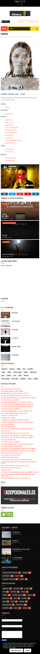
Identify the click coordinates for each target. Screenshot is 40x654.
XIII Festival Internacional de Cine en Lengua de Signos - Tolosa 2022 (18, 475)
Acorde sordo (16, 346)
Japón (20, 375)
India (3, 375)
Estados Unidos (17, 372)
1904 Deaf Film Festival (8, 426)
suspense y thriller (8, 579)
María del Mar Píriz (11, 130)
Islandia (9, 375)
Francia (26, 372)
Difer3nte (5, 216)
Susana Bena (9, 114)
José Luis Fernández (11, 128)
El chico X (15, 338)
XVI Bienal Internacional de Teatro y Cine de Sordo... (17, 422)
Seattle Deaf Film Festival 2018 (11, 389)
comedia (5, 204)
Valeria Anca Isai (10, 143)
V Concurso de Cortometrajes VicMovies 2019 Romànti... (19, 448)
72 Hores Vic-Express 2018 (9, 415)
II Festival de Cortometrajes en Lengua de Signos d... (18, 429)
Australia (12, 369)
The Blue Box (16, 321)
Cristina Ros (9, 152)
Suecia (29, 378)
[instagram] (21, 4)
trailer (30, 37)
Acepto (27, 650)
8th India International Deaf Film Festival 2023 (16, 478)
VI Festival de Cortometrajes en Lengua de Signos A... (18, 437)
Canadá (18, 369)
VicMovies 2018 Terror (8, 418)
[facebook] (19, 4)
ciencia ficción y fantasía (9, 223)
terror (22, 579)
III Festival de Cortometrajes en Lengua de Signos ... (17, 435)
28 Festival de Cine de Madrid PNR (11, 446)
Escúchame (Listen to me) (21, 549)
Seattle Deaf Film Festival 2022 (11, 468)
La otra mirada (17, 558)
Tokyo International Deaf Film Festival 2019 (15, 433)
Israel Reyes (9, 138)
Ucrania (36, 378)
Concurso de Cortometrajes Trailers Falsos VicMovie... (19, 451)
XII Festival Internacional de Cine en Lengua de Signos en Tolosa (19, 462)
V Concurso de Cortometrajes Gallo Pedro (15, 420)
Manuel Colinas (10, 160)
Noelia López (9, 125)
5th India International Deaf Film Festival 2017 (16, 395)
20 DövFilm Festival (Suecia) (10, 457)
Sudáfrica (23, 378)
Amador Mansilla (10, 158)
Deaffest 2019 (5, 431)
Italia (14, 375)
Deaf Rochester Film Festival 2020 (12, 453)
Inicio (4, 29)
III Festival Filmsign (7, 424)
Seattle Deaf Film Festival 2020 (11, 455)
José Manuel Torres (11, 133)
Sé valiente (15, 355)
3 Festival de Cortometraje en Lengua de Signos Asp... (18, 404)
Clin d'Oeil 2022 (6, 470)
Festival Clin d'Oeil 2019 (8, 440)
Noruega (26, 375)
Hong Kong (33, 372)
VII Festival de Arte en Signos (10, 409)
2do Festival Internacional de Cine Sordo (14, 413)
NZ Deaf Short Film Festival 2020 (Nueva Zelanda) (16, 459)
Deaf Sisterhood (7, 254)
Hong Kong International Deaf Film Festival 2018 (16, 402)
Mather (4, 235)
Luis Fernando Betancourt (13, 140)
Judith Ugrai (8, 120)
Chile (24, 369)
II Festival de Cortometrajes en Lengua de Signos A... (17, 406)
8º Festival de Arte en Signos (10, 442)
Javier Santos (9, 122)
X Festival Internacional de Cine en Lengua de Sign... (17, 444)
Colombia (30, 369)
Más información (16, 650)
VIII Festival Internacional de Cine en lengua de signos (18, 398)
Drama (7, 107)
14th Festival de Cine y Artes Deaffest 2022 (15, 465)
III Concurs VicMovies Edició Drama (12, 391)
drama (21, 37)
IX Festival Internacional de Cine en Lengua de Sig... (17, 411)
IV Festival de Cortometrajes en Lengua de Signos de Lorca (20, 472)
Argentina (4, 369)
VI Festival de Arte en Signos (10, 400)
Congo (3, 372)
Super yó (15, 541)
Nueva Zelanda (5, 378)
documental (6, 242)
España (26, 37)
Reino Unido (15, 378)
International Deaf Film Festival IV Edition (14, 393)
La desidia (15, 330)
